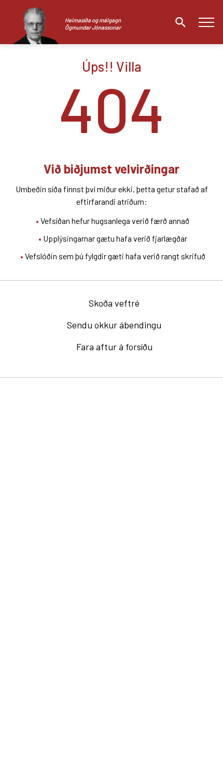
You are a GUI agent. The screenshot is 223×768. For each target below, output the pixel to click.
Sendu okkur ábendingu (114, 324)
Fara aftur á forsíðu (114, 346)
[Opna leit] (177, 22)
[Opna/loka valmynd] (206, 22)
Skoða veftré (114, 303)
